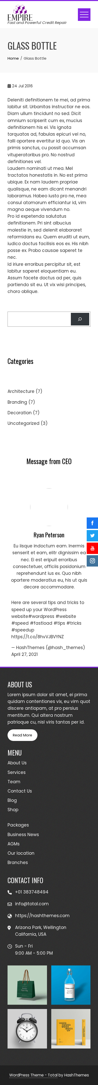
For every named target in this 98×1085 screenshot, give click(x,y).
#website (66, 616)
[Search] (80, 319)
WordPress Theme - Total (33, 1075)
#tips (59, 623)
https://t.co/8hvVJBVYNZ (37, 637)
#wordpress (41, 616)
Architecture (21, 391)
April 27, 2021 (24, 654)
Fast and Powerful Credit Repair (37, 22)
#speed (20, 623)
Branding (17, 402)
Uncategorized (23, 423)
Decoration (20, 413)
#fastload (41, 623)
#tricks (73, 623)
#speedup (22, 630)
